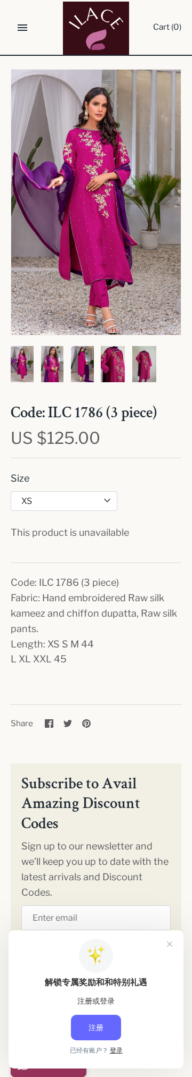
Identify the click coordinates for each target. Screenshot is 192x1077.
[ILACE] (96, 28)
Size (20, 478)
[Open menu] (22, 27)
